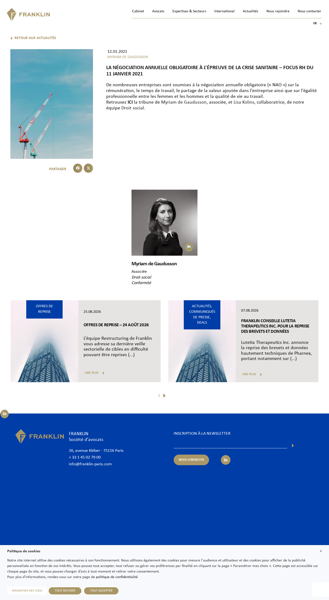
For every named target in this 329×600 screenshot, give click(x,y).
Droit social (132, 108)
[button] (77, 168)
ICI (130, 102)
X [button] (321, 551)
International (224, 11)
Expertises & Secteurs (189, 11)
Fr (317, 23)
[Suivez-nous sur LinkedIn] (4, 414)
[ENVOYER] (293, 445)
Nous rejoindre (278, 11)
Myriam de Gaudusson (184, 102)
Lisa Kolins (244, 102)
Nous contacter (309, 11)
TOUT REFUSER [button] (65, 591)
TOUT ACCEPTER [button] (101, 591)
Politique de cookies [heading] (23, 551)
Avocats (158, 11)
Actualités (250, 11)
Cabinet (138, 11)
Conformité (141, 283)
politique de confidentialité (117, 577)
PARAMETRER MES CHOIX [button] (27, 590)
